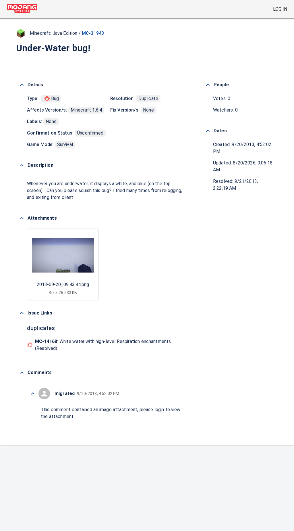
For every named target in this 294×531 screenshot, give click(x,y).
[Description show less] (22, 165)
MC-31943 (93, 33)
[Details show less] (22, 85)
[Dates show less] (208, 131)
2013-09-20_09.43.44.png (63, 284)
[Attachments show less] (22, 218)
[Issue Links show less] (22, 313)
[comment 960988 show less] (32, 393)
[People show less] (208, 85)
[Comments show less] (22, 372)
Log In (280, 9)
